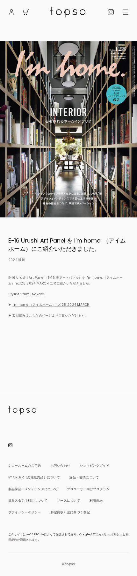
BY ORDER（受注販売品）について (34, 477)
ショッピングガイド (94, 465)
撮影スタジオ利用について (27, 500)
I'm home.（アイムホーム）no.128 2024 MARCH (50, 304)
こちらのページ (40, 315)
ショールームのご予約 (24, 465)
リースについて (68, 500)
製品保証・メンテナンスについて (32, 489)
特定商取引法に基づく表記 (70, 512)
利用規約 (96, 500)
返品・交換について (84, 477)
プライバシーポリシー (24, 512)
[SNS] (111, 11)
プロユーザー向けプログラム (88, 489)
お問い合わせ (60, 465)
